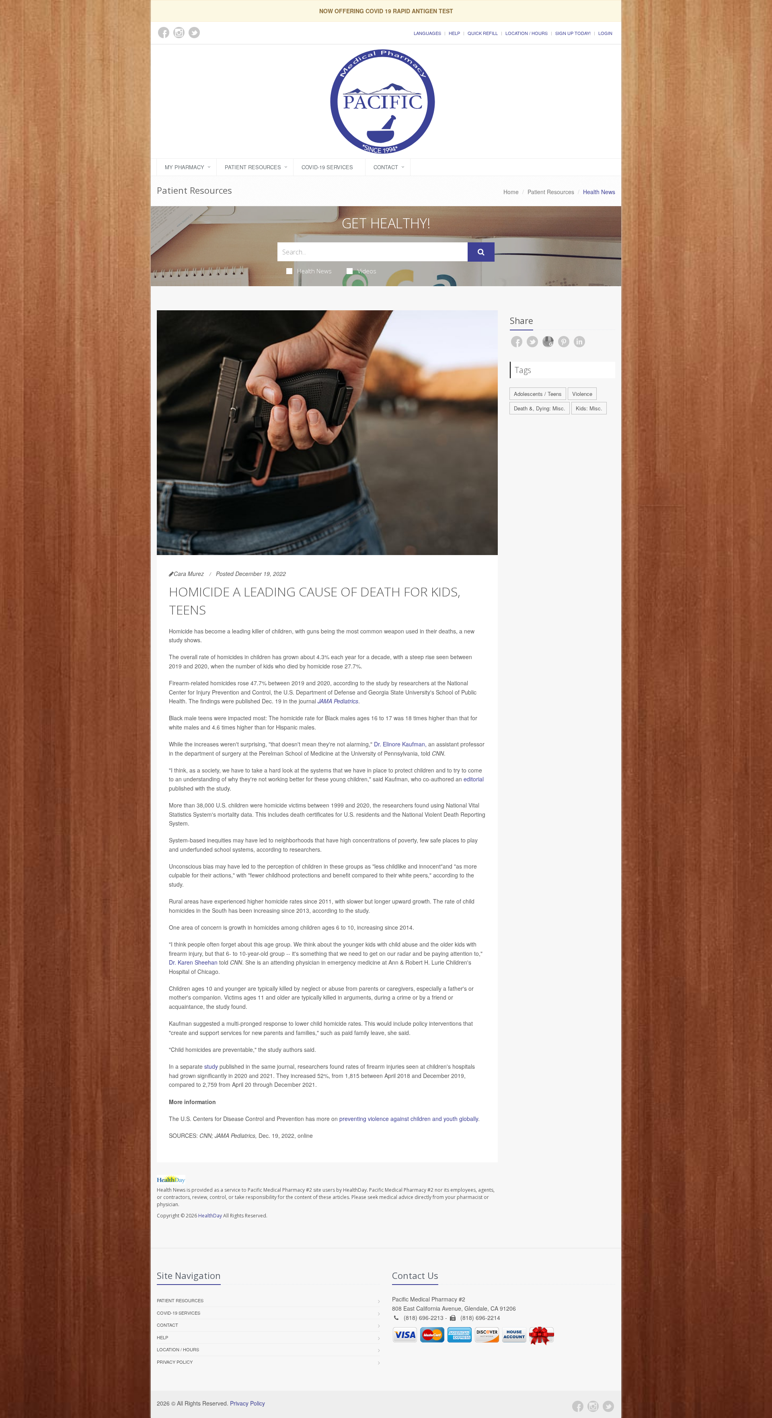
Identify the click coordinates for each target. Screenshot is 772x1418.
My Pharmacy (184, 167)
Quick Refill (483, 33)
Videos (366, 271)
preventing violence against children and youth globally (408, 1119)
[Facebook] (577, 1406)
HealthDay (210, 1215)
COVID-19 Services (327, 167)
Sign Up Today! (573, 33)
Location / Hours (526, 33)
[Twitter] (608, 1406)
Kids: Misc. (589, 408)
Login (605, 33)
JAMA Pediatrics (338, 701)
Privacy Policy (175, 1362)
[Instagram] (593, 1406)
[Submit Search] (481, 252)
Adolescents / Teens (538, 394)
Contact (386, 167)
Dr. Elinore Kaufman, (400, 744)
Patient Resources (253, 167)
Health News (314, 271)
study (211, 1066)
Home (511, 192)
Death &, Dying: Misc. (539, 408)
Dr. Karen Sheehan (193, 962)
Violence (582, 394)
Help (454, 33)
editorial (474, 779)
